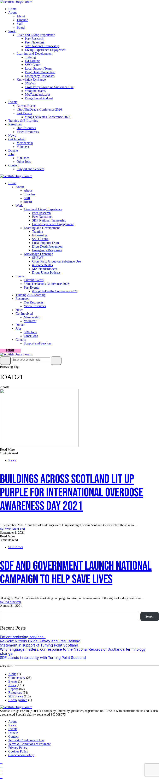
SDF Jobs (23, 158)
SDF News (15, 547)
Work (12, 31)
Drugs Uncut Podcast (39, 98)
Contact (13, 165)
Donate (13, 150)
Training (30, 57)
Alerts (12, 674)
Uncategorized (17, 700)
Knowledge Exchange (31, 79)
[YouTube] (1, 769)
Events (12, 102)
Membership (25, 143)
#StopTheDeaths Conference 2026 (39, 109)
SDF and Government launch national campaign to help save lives (76, 573)
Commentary (16, 677)
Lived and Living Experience (36, 35)
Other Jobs (24, 161)
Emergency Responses (39, 76)
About (12, 12)
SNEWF (30, 83)
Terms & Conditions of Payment (29, 744)
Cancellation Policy (21, 755)
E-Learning (32, 61)
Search (6, 610)
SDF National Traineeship (42, 46)
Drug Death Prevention (40, 72)
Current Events (26, 105)
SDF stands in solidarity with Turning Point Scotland (43, 658)
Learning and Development (34, 53)
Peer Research (34, 38)
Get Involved (16, 139)
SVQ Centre (33, 64)
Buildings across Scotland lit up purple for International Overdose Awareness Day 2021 (71, 493)
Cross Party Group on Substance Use (49, 87)
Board (21, 27)
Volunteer (23, 146)
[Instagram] (1, 766)
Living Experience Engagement (45, 50)
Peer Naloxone (34, 42)
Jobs (11, 154)
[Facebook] (1, 762)
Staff (20, 23)
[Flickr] (1, 773)
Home (12, 9)
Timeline (22, 20)
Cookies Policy (18, 751)
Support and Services (30, 169)
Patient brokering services (23, 637)
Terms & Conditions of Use (26, 740)
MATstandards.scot (37, 94)
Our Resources (26, 128)
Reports (13, 689)
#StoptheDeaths (35, 91)
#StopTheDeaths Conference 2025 (47, 117)
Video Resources (28, 132)
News (12, 135)
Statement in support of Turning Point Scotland (39, 645)
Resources (15, 124)
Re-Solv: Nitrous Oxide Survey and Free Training (40, 641)
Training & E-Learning (23, 120)
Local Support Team (38, 68)
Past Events (24, 113)
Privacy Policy (17, 747)
